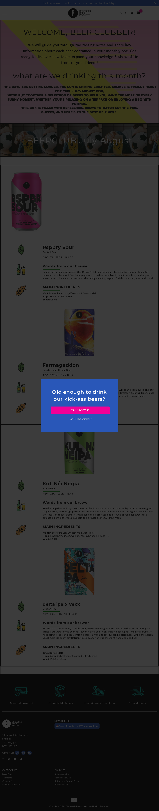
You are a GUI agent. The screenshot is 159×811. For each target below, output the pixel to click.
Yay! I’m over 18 (80, 410)
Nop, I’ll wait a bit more (80, 419)
